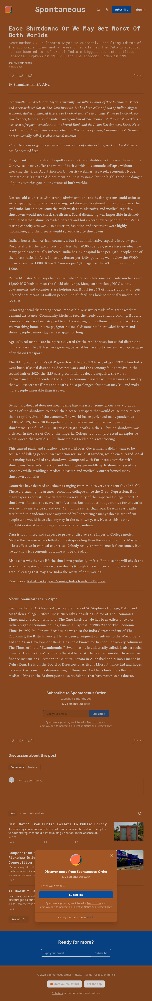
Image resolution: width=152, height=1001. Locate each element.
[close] (112, 855)
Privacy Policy (104, 907)
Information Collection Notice (75, 907)
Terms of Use (94, 903)
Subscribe (76, 895)
